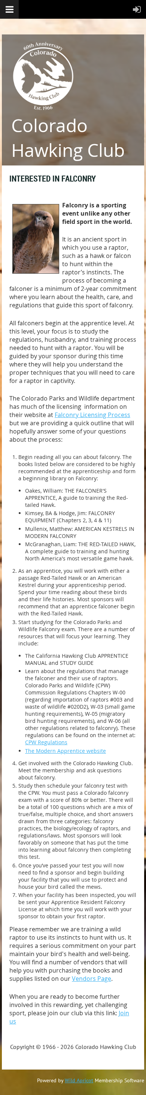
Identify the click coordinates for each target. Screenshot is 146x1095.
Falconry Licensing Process (92, 415)
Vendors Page (91, 978)
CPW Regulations (46, 742)
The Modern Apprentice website (65, 750)
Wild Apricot (79, 1080)
